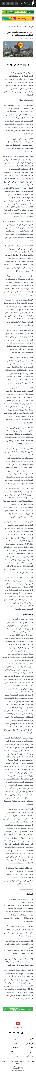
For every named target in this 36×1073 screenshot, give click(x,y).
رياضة (16, 1043)
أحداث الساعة (18, 26)
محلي (32, 1052)
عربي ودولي (30, 1043)
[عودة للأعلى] (18, 1023)
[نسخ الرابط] (8, 64)
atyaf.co (21, 1070)
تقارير (32, 1039)
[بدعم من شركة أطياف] (18, 1068)
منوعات (31, 1047)
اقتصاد (15, 1047)
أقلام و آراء (14, 1052)
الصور (16, 1056)
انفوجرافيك (30, 1056)
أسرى (16, 1039)
